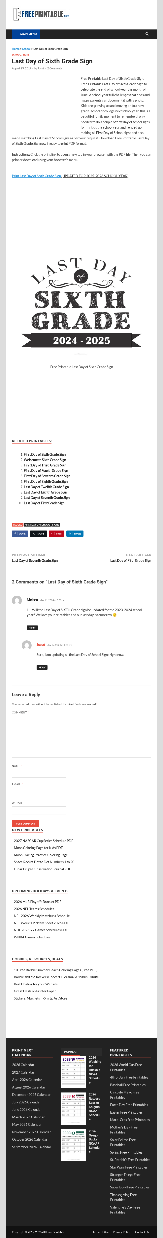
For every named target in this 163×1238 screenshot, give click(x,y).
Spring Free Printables (126, 1152)
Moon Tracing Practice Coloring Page (41, 855)
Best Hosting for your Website (36, 984)
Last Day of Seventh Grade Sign (47, 497)
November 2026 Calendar (31, 1132)
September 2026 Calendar (31, 1147)
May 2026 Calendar (27, 1124)
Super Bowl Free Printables (129, 1187)
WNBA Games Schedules (32, 937)
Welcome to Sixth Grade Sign (45, 460)
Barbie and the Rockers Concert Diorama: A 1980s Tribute (56, 977)
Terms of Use (101, 1232)
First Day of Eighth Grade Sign (46, 481)
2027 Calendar (23, 1072)
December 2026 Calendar (31, 1094)
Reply (32, 627)
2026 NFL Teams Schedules (34, 909)
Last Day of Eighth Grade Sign (45, 492)
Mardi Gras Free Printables (130, 1120)
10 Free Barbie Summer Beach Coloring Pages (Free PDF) (55, 970)
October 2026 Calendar (30, 1139)
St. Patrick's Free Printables (130, 1160)
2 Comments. (55, 68)
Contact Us (142, 1232)
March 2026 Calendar (28, 1117)
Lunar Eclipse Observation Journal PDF (42, 869)
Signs (26, 54)
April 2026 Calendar (27, 1080)
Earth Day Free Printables (129, 1105)
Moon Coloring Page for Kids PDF (38, 848)
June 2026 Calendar (27, 1109)
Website (18, 803)
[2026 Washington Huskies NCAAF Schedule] (73, 1058)
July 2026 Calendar (26, 1102)
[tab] (70, 1052)
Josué (41, 68)
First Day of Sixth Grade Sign (45, 454)
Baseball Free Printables (128, 1085)
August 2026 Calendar (28, 1087)
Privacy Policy (122, 1232)
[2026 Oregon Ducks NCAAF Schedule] (73, 1132)
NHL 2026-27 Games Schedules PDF (41, 930)
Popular (70, 1051)
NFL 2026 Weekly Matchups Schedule (42, 916)
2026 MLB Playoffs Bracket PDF (37, 902)
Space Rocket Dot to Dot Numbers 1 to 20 (44, 862)
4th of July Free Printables (129, 1077)
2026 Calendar (23, 1065)
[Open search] (147, 34)
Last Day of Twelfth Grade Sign (46, 487)
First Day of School (37, 524)
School (16, 54)
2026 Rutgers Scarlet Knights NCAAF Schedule (94, 1106)
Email (17, 784)
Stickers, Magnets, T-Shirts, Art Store (40, 998)
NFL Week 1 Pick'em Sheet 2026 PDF (41, 923)
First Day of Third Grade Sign (45, 465)
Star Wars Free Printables (128, 1167)
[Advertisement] (45, 105)
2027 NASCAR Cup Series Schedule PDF (43, 841)
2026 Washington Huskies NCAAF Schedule (95, 1070)
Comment (20, 712)
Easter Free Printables (126, 1112)
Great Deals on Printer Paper (35, 991)
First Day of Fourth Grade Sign (46, 470)
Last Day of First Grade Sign (44, 503)
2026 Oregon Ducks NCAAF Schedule (94, 1141)
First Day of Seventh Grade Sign (47, 476)
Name (17, 765)
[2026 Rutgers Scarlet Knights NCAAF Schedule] (73, 1095)
